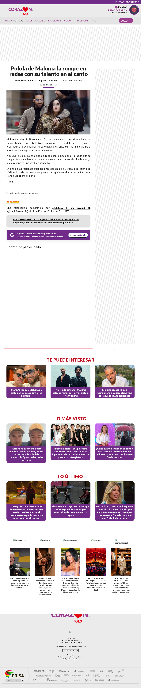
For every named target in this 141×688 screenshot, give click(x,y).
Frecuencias (81, 20)
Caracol (119, 671)
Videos (28, 20)
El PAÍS (39, 671)
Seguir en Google (78, 235)
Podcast (68, 20)
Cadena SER (91, 671)
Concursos (40, 20)
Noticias (18, 20)
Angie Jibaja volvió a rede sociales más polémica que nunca (43, 222)
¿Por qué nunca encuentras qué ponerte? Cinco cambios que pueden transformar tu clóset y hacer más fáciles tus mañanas (121, 585)
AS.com (100, 671)
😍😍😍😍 (12, 202)
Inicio (8, 20)
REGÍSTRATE (132, 2)
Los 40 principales (52, 671)
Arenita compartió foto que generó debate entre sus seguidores (46, 219)
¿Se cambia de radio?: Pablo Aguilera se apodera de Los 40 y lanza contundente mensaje (19, 583)
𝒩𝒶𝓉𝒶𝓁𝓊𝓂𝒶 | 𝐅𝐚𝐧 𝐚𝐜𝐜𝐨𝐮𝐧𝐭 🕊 (72, 207)
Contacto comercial (70, 651)
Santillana (65, 671)
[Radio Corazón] (20, 10)
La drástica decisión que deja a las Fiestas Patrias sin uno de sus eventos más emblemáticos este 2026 (96, 584)
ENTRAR (119, 2)
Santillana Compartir (80, 671)
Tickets (94, 20)
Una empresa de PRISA (15, 674)
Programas (54, 20)
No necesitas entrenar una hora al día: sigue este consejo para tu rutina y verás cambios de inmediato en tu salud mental (45, 586)
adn (109, 671)
